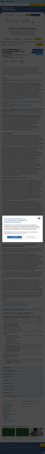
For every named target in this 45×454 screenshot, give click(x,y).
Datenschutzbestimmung (21, 233)
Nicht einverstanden (30, 237)
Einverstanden (14, 237)
